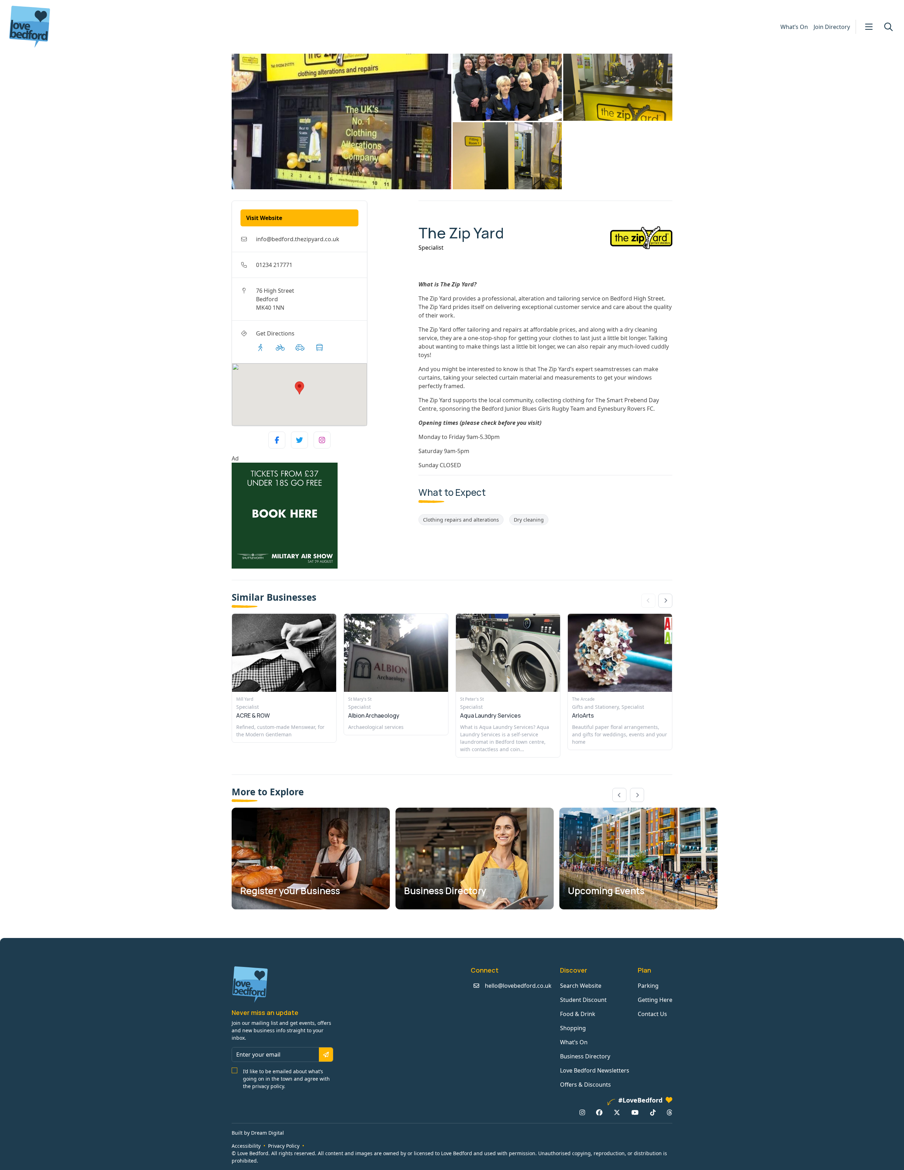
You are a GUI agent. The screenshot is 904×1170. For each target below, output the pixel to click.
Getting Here (655, 1000)
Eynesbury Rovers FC (625, 408)
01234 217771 (274, 265)
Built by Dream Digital (258, 1132)
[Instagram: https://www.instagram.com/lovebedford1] (582, 1112)
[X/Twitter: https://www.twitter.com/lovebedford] (617, 1112)
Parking (648, 986)
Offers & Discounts (585, 1084)
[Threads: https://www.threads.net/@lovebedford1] (669, 1112)
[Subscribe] (326, 1054)
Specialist (431, 247)
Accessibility (246, 1145)
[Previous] (619, 795)
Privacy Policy (283, 1145)
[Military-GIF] (322, 516)
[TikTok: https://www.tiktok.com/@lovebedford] (653, 1112)
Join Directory (832, 27)
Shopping (573, 1028)
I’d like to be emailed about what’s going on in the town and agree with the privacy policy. (286, 1078)
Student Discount (583, 1000)
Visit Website (264, 218)
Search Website (580, 986)
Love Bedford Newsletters (594, 1070)
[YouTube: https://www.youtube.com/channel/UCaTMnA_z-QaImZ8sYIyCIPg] (634, 1112)
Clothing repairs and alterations (461, 519)
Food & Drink (577, 1014)
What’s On (794, 27)
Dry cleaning (529, 519)
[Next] (665, 601)
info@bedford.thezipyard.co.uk (297, 239)
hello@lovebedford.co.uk (518, 986)
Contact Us (652, 1014)
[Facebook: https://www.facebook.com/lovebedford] (599, 1112)
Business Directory (585, 1056)
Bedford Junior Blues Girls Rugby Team (533, 408)
